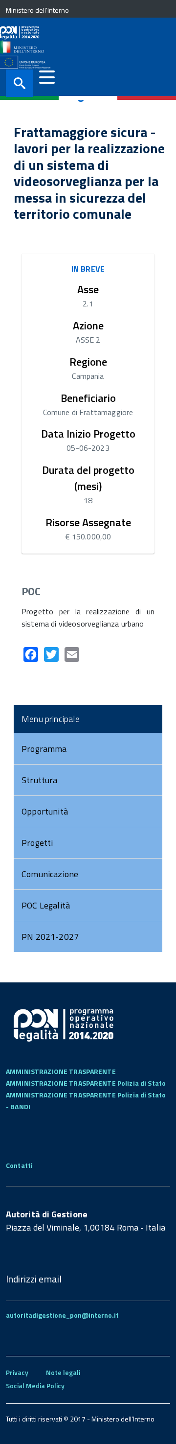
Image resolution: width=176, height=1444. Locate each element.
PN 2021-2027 (50, 936)
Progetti (37, 842)
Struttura (40, 780)
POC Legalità (46, 905)
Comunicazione (50, 874)
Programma (44, 748)
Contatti (19, 1165)
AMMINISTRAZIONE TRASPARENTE (61, 1071)
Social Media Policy (35, 1385)
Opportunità (45, 811)
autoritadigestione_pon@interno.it (62, 1315)
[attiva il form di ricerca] (19, 83)
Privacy (17, 1372)
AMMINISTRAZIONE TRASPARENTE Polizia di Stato (86, 1083)
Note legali (63, 1372)
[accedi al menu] (47, 77)
